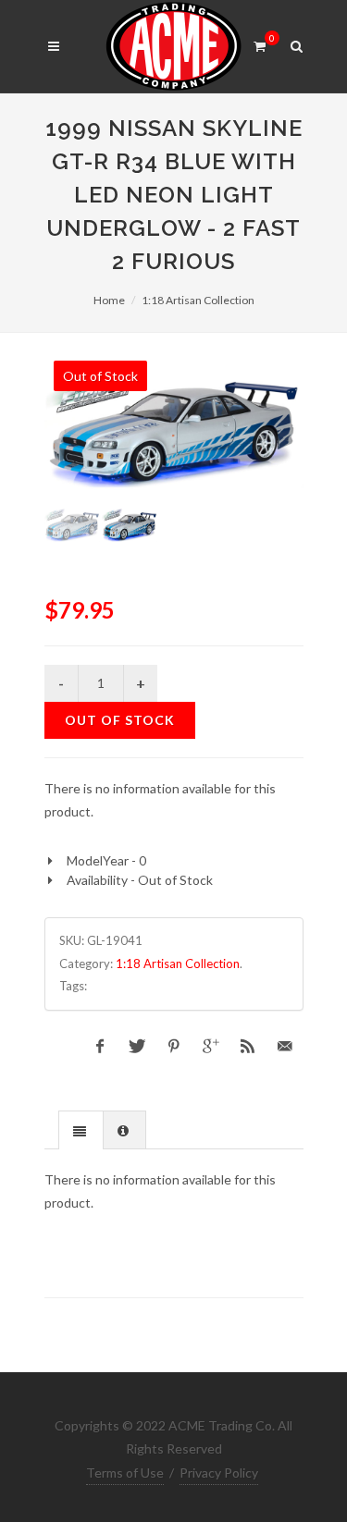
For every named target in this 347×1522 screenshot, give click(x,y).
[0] (260, 43)
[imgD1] (174, 426)
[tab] (81, 1129)
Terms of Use (125, 1472)
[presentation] (81, 1130)
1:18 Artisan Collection (198, 300)
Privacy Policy (219, 1472)
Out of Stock (120, 720)
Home (109, 300)
